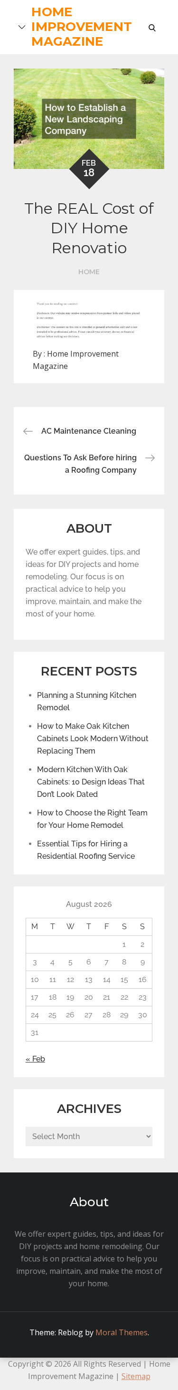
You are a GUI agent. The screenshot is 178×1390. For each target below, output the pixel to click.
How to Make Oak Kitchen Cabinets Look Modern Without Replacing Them (93, 738)
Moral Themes (121, 1332)
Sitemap (136, 1376)
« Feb (35, 1058)
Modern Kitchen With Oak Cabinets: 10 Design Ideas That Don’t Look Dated (91, 782)
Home (89, 272)
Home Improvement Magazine (81, 26)
